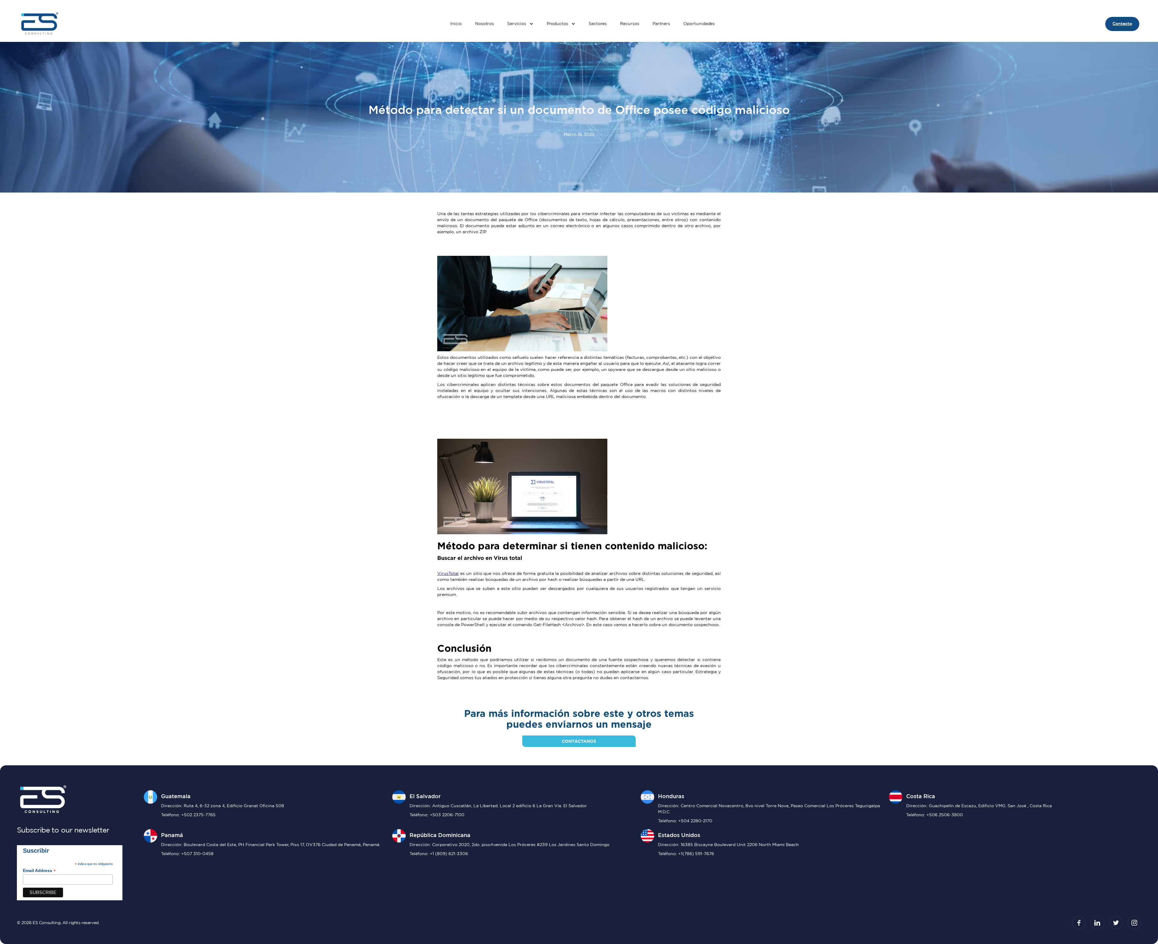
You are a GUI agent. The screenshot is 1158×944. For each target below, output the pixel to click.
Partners (661, 23)
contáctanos (579, 741)
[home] (39, 24)
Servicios (516, 23)
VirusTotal (448, 573)
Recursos (629, 23)
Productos (557, 23)
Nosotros (484, 23)
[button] (520, 23)
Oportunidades (699, 23)
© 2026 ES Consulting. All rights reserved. (58, 922)
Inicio (456, 23)
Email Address (39, 870)
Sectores (598, 23)
